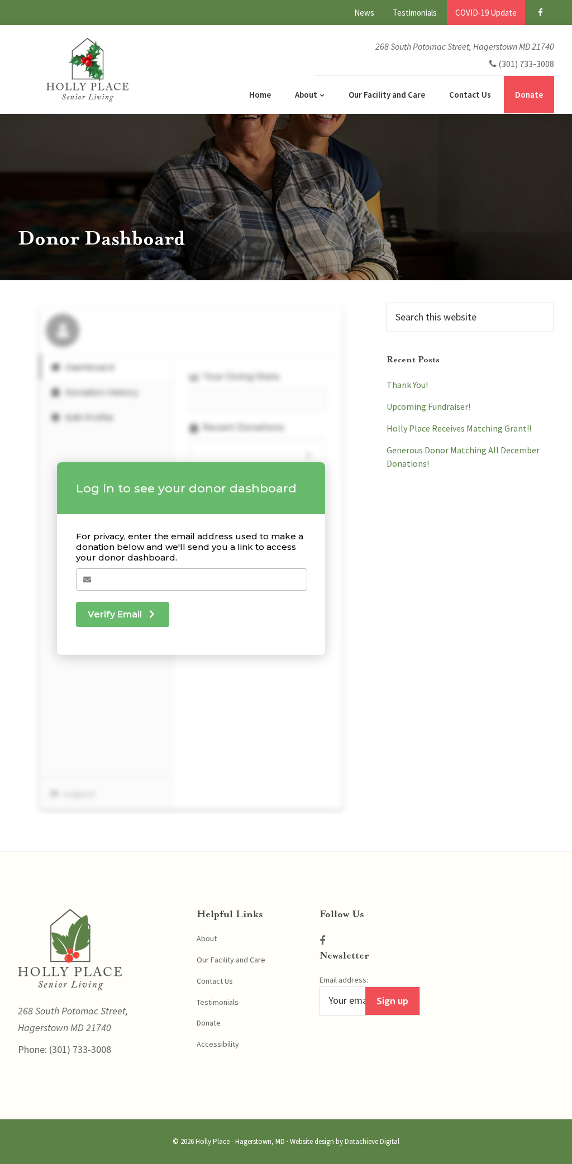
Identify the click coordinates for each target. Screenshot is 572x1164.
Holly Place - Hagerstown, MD (240, 1141)
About (207, 938)
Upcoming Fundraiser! (428, 406)
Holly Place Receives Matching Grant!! (459, 428)
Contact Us (215, 981)
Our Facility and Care (231, 960)
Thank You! (407, 384)
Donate (209, 1023)
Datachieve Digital (372, 1141)
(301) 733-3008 (79, 1049)
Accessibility (218, 1044)
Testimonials (218, 1002)
